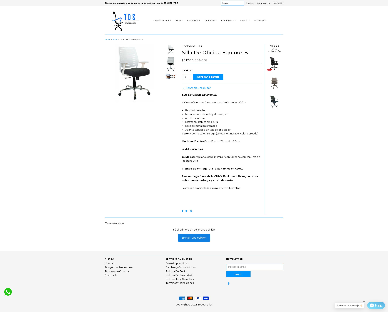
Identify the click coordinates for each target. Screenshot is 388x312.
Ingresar (250, 3)
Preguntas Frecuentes (119, 267)
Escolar (244, 20)
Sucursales (111, 275)
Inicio (107, 39)
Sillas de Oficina (161, 20)
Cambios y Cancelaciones (181, 267)
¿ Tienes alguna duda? (197, 87)
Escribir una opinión (194, 237)
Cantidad (187, 70)
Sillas (178, 20)
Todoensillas (205, 304)
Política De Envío (176, 271)
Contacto (259, 20)
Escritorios (192, 20)
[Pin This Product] (191, 210)
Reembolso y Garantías (180, 279)
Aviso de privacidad (177, 263)
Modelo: (192, 149)
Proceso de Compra (117, 271)
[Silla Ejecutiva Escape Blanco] (274, 89)
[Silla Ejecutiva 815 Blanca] (274, 108)
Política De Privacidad (179, 275)
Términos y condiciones (180, 282)
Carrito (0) (278, 3)
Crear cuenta (264, 3)
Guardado (210, 20)
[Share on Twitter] (186, 210)
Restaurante (227, 20)
